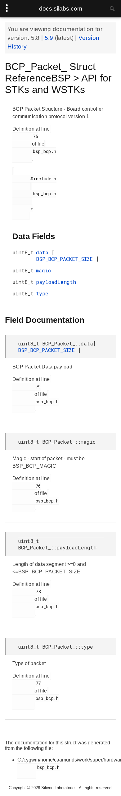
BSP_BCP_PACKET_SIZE (66, 259)
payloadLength (56, 282)
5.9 (50, 38)
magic (43, 270)
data (44, 252)
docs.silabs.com (60, 8)
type (42, 293)
